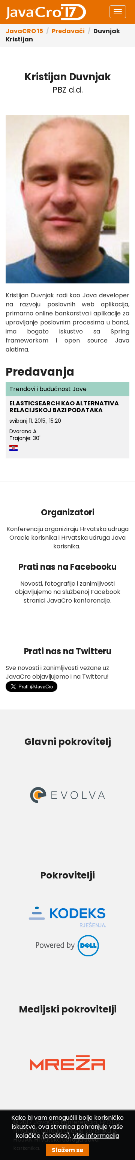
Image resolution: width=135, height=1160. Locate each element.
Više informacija (96, 1135)
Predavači (68, 31)
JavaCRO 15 (24, 31)
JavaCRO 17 (46, 12)
